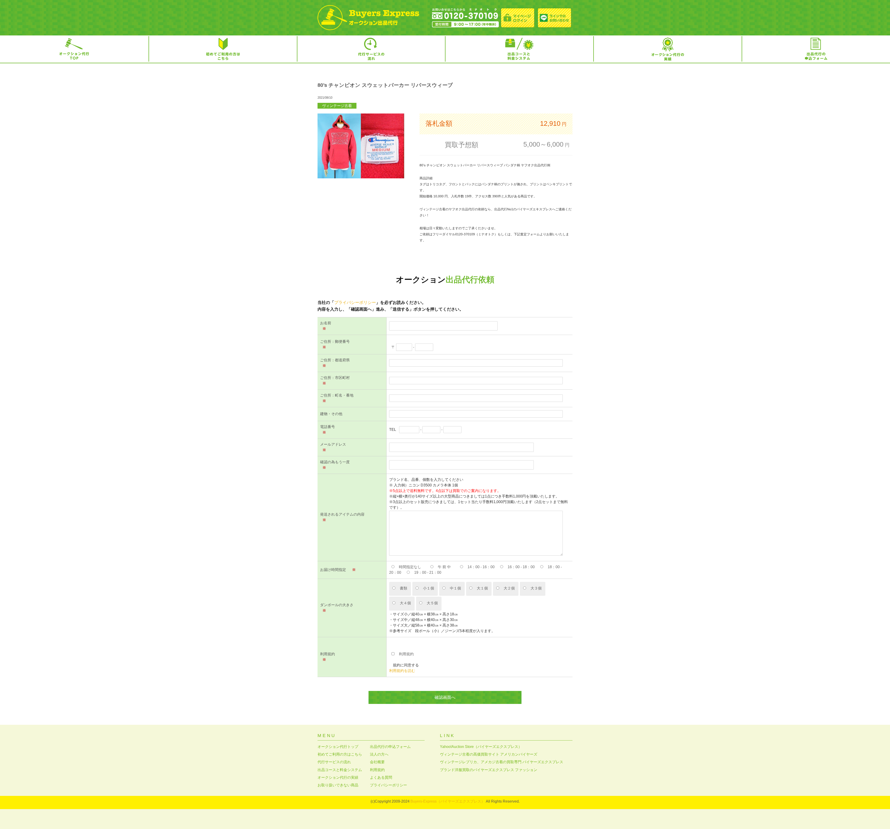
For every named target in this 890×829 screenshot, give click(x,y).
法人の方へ (379, 754)
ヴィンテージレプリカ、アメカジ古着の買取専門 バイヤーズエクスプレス (501, 762)
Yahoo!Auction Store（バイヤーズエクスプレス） (481, 747)
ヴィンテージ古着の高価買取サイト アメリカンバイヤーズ (488, 754)
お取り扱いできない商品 (338, 785)
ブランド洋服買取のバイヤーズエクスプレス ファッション (488, 770)
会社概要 (377, 762)
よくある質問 (381, 777)
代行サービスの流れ (334, 762)
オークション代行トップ (338, 747)
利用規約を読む (402, 671)
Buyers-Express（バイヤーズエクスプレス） (447, 801)
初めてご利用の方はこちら (340, 754)
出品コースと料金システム (340, 770)
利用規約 (377, 770)
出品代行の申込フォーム (390, 747)
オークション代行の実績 (338, 777)
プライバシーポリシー (355, 302)
